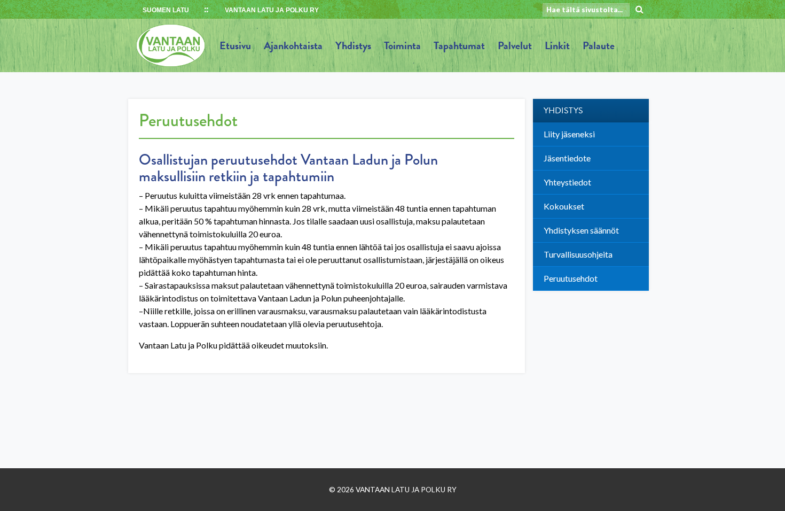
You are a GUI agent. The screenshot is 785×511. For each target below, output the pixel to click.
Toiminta (402, 45)
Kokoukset (564, 206)
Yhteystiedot (567, 182)
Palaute (599, 45)
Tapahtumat (459, 45)
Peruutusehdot (571, 278)
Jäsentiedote (567, 158)
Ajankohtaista (293, 45)
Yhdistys (353, 45)
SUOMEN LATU (166, 10)
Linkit (557, 45)
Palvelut (515, 45)
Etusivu (235, 45)
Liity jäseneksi (569, 134)
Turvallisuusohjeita (578, 254)
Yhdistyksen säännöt (581, 230)
